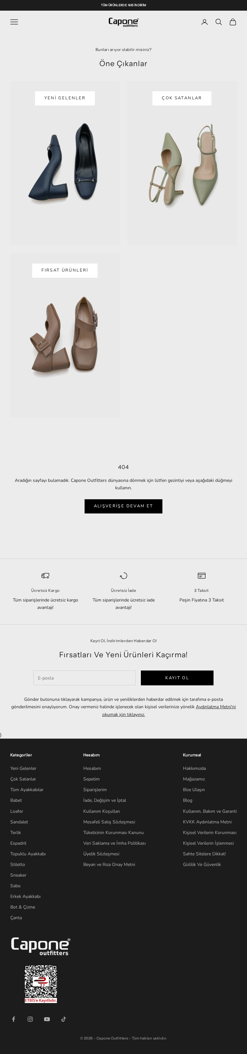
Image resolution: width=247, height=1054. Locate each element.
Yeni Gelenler (65, 98)
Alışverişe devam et (123, 506)
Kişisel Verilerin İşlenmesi (208, 843)
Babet (16, 800)
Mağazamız (194, 779)
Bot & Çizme (22, 907)
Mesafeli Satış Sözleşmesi (109, 822)
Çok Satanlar (182, 98)
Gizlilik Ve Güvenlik (202, 864)
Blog (187, 800)
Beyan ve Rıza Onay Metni (109, 864)
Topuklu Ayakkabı (28, 854)
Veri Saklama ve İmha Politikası (114, 843)
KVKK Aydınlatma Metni (207, 822)
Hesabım (92, 768)
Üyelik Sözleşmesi (101, 854)
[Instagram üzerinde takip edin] (30, 1019)
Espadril (18, 843)
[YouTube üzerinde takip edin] (47, 1019)
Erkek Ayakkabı (25, 896)
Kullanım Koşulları (101, 811)
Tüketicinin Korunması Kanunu (113, 833)
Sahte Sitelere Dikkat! (204, 854)
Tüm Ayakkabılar (26, 790)
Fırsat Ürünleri (64, 270)
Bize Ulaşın (194, 790)
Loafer (16, 811)
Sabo (15, 886)
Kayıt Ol (177, 678)
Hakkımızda (194, 768)
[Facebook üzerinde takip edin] (13, 1019)
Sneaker (18, 875)
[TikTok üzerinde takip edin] (63, 1019)
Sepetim (91, 779)
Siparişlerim (95, 790)
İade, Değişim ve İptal (104, 800)
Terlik (15, 833)
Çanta (16, 918)
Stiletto (17, 864)
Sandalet (19, 822)
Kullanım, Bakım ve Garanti (210, 811)
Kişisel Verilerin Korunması (209, 833)
